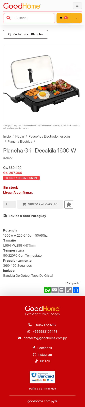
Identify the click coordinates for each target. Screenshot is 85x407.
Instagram (45, 354)
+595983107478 (45, 332)
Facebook (44, 348)
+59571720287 (45, 325)
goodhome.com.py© (42, 401)
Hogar (19, 136)
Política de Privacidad (42, 388)
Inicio (7, 136)
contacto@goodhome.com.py (45, 338)
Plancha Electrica (20, 141)
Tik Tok (44, 361)
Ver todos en (28, 34)
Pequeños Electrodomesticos (49, 136)
